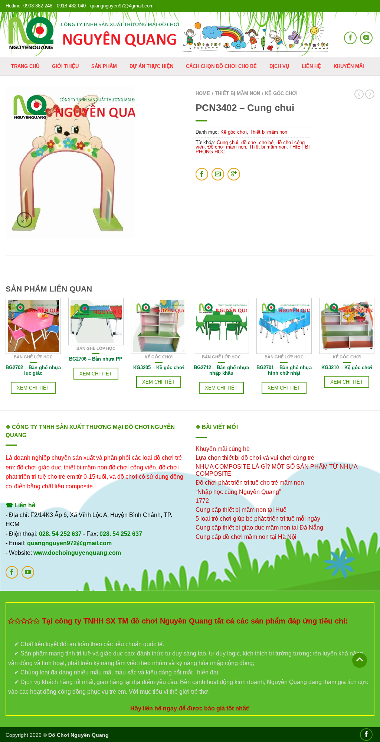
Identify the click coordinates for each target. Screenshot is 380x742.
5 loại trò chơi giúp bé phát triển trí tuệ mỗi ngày (258, 518)
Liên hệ (311, 66)
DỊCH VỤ (279, 66)
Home (203, 93)
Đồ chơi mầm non (226, 147)
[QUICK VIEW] (33, 326)
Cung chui (227, 142)
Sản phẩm (104, 66)
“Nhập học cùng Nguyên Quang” (238, 492)
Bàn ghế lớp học (33, 357)
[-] (168, 34)
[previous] (6, 354)
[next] (374, 354)
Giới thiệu (65, 66)
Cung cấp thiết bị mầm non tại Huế (241, 510)
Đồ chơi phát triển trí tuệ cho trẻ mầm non (250, 482)
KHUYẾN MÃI (349, 66)
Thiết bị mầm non (237, 93)
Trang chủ (25, 66)
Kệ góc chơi (281, 93)
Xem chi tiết (33, 388)
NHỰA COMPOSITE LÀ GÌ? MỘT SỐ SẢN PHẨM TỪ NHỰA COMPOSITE (276, 470)
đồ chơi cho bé (257, 142)
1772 (202, 501)
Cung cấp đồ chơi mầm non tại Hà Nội (246, 537)
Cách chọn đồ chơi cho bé (221, 66)
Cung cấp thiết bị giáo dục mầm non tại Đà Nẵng (259, 527)
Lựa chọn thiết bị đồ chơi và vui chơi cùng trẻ (255, 458)
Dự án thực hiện (151, 66)
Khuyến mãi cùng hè (223, 449)
